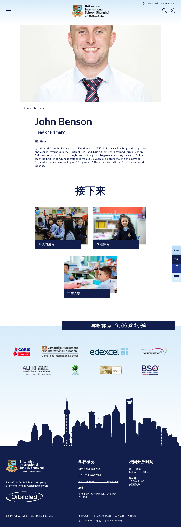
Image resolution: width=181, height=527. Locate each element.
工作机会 (119, 515)
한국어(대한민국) (168, 3)
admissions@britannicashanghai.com (98, 481)
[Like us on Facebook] (117, 325)
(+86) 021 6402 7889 (89, 475)
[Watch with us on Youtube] (130, 325)
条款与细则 (83, 515)
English (150, 3)
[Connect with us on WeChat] (143, 325)
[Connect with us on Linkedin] (124, 325)
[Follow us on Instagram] (136, 325)
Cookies (132, 515)
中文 (157, 3)
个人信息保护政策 (102, 515)
